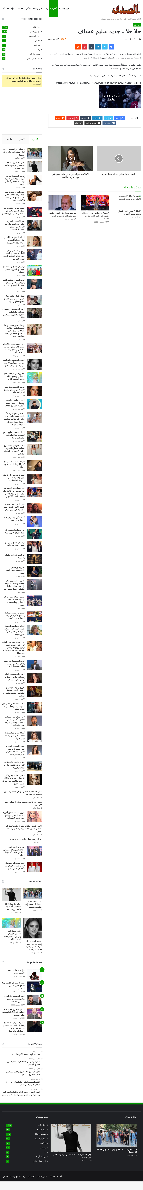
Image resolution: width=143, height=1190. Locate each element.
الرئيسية (135, 19)
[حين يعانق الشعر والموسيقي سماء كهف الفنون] (34, 571)
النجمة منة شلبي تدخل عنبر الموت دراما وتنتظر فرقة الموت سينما (13, 706)
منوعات (37, 45)
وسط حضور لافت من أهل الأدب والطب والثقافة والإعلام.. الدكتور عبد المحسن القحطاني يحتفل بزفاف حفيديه (14, 330)
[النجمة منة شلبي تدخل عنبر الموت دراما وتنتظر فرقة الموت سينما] (34, 707)
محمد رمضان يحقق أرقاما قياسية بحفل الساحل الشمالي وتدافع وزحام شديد (14, 600)
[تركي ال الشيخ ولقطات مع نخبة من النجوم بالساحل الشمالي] (34, 270)
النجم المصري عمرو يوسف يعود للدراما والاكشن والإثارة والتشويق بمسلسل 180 (14, 313)
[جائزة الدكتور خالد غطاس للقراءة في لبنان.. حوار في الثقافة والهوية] (34, 766)
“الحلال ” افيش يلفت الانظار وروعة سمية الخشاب (129, 212)
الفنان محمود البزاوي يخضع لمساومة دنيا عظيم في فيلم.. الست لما (14, 435)
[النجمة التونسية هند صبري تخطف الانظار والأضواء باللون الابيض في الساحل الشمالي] (34, 449)
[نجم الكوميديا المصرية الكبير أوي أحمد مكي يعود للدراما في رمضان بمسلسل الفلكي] (34, 225)
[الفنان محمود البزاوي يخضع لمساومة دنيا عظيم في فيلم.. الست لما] (34, 436)
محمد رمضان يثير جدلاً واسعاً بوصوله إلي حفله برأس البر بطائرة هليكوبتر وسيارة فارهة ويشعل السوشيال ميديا (14, 419)
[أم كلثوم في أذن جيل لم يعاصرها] (34, 559)
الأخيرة (35, 139)
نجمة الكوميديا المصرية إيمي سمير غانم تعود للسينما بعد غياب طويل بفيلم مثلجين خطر (15, 750)
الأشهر (22, 139)
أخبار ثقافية (41, 1129)
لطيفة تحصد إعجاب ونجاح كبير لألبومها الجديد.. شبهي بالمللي (14, 464)
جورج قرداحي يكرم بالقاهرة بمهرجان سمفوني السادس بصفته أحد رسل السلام (14, 851)
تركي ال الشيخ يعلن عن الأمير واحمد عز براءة (15, 544)
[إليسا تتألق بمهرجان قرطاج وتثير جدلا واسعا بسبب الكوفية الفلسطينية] (34, 479)
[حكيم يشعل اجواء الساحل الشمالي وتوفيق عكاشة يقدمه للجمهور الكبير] (34, 377)
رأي (46, 8)
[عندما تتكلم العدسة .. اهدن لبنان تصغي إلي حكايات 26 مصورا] (34, 153)
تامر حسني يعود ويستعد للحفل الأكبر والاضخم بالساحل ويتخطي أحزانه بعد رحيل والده (15, 721)
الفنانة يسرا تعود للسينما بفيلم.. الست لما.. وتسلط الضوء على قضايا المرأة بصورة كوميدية (14, 630)
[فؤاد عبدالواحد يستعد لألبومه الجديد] (34, 974)
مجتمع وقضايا (38, 8)
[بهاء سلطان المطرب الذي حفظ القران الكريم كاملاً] (34, 534)
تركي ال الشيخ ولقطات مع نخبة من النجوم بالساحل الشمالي (14, 269)
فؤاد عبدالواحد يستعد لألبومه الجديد (16, 971)
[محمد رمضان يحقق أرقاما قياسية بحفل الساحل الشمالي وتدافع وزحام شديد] (34, 600)
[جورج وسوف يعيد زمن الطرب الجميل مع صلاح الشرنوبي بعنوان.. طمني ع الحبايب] (34, 691)
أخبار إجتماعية (64, 8)
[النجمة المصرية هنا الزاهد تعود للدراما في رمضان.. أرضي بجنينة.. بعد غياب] (34, 678)
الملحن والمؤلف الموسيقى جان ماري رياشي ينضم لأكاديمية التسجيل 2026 (14, 403)
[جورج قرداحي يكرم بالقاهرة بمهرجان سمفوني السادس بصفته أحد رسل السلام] (34, 851)
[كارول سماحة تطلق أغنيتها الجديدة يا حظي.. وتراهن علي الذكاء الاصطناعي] (34, 816)
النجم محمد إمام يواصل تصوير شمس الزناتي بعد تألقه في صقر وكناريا (15, 866)
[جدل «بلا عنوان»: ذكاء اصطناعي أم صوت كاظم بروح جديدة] (34, 166)
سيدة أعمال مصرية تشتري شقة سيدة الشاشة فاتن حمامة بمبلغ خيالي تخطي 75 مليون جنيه (14, 196)
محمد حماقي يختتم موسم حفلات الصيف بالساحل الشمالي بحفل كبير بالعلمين (13, 211)
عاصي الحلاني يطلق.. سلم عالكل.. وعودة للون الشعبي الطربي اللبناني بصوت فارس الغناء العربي (23, 829)
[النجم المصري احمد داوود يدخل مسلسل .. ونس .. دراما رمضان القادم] (34, 665)
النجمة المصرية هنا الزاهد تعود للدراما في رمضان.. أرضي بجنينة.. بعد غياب (14, 677)
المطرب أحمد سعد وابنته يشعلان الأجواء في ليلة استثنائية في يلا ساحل (14, 615)
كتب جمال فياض (33, 58)
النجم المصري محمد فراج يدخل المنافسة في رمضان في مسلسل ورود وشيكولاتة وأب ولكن (14, 1026)
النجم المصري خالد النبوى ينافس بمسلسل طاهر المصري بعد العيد (14, 999)
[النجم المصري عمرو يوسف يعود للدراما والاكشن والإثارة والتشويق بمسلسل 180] (34, 313)
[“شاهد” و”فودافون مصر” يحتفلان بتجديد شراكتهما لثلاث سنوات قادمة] (95, 202)
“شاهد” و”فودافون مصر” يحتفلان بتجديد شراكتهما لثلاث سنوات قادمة (95, 216)
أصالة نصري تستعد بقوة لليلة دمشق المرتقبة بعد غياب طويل (15, 735)
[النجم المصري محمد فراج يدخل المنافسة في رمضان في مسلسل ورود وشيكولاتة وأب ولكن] (34, 1026)
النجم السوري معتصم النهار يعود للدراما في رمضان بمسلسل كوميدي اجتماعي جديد (14, 284)
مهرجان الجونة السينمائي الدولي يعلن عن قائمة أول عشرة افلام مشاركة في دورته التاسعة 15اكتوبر (14, 492)
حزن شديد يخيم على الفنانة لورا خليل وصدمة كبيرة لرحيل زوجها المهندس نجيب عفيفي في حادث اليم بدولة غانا (13, 647)
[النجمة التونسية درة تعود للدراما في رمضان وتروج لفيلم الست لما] (34, 391)
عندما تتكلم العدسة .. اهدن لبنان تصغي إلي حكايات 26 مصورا (14, 152)
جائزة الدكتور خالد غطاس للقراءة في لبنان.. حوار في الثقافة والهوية (14, 765)
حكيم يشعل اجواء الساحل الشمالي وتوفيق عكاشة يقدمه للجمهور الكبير (14, 376)
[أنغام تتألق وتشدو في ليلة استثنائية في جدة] (34, 521)
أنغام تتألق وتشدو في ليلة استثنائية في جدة (14, 519)
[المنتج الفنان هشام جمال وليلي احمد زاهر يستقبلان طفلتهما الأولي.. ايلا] (34, 300)
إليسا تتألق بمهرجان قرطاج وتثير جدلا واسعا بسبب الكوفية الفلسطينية (14, 478)
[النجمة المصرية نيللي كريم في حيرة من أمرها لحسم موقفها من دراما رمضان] (34, 364)
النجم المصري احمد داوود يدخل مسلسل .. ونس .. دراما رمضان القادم (14, 664)
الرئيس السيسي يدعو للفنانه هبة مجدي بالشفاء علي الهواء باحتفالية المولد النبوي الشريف (14, 254)
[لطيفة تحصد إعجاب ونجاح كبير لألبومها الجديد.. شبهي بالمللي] (34, 465)
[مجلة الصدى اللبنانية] (126, 8)
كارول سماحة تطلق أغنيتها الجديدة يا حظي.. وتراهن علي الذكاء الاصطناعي (14, 815)
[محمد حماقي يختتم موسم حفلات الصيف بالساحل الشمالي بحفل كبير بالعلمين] (34, 212)
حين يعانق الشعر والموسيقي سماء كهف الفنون (15, 570)
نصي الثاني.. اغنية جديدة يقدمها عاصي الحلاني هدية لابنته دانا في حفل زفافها (14, 507)
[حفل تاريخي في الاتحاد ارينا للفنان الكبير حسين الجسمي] (34, 987)
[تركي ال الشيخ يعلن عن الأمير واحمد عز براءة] (34, 546)
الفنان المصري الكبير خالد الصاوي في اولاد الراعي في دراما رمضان (13, 1012)
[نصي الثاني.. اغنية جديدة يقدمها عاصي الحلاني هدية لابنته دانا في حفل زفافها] (34, 508)
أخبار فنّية (53, 8)
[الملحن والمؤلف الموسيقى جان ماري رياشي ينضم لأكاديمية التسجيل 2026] (34, 404)
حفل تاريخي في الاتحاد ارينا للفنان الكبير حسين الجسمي (13, 985)
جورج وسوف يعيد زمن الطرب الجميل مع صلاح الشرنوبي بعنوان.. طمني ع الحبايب (14, 691)
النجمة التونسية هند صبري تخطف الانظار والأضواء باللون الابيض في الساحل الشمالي (14, 449)
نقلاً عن (28, 8)
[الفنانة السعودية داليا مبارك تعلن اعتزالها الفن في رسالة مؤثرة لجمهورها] (34, 241)
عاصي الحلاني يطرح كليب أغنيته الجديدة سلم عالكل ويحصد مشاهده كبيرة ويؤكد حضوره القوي (14, 779)
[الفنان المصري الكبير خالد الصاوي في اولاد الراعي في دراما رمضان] (34, 1013)
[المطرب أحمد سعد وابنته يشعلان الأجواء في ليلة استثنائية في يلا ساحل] (34, 616)
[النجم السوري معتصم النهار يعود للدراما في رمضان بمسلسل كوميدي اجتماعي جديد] (34, 284)
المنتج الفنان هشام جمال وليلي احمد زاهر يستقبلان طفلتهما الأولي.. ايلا (14, 299)
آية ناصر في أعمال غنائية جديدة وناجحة (26, 839)
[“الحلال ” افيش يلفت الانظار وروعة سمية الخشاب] (127, 202)
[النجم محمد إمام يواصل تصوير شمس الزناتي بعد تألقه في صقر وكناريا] (34, 867)
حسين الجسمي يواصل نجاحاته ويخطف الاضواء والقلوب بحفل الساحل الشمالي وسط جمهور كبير (14, 584)
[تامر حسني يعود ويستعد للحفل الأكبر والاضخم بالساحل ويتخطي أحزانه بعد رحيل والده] (34, 721)
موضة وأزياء (35, 54)
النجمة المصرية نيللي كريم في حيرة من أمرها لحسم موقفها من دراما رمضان (14, 363)
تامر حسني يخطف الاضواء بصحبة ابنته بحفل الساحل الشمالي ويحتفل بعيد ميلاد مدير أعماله (14, 348)
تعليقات (9, 139)
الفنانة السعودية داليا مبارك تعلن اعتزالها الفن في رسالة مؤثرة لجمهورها (14, 240)
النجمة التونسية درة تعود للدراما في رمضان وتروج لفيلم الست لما (14, 390)
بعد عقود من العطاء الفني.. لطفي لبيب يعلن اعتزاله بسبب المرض (62, 214)
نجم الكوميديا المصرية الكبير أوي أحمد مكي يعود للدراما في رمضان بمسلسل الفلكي (14, 225)
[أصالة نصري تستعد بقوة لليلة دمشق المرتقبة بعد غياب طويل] (34, 736)
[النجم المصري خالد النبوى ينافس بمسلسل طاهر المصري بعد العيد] (34, 1000)
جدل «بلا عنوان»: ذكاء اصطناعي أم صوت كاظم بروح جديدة (15, 165)
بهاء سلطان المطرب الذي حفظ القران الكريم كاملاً (14, 531)
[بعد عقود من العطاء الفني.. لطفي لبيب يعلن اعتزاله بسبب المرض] (62, 202)
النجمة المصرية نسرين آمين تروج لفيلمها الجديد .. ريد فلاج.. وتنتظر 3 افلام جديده (14, 180)
